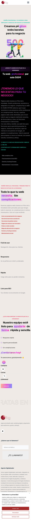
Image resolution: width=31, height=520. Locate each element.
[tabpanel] (12, 386)
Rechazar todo (15, 516)
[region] (15, 506)
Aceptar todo (15, 508)
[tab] (11, 364)
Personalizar (15, 512)
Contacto (6, 386)
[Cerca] (29, 493)
